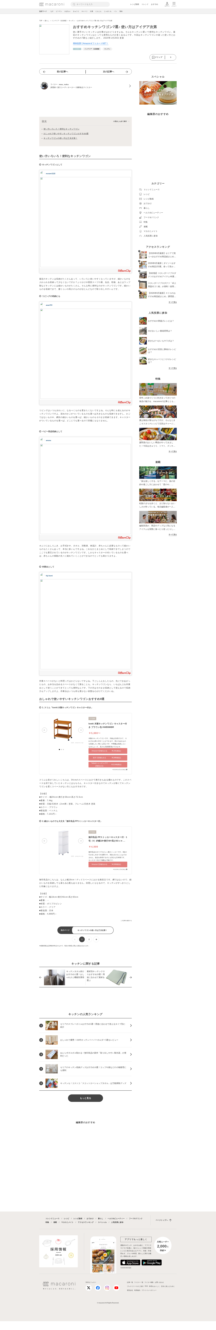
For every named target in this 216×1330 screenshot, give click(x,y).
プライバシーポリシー (149, 1290)
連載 (55, 1222)
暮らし (100, 1218)
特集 (47, 1222)
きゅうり (76, 11)
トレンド (145, 4)
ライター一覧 (138, 1282)
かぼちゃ (67, 11)
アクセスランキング (86, 1222)
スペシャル (102, 1222)
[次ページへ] (96, 939)
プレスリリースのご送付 (135, 1286)
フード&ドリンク (135, 1218)
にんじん (99, 11)
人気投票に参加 (117, 1222)
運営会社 (130, 1290)
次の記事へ (108, 71)
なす (52, 11)
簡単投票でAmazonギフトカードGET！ (90, 43)
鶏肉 (121, 11)
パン (115, 11)
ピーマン (59, 11)
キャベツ (85, 11)
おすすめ (154, 4)
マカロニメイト (67, 1222)
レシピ (66, 1218)
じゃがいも (108, 11)
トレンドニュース (53, 1218)
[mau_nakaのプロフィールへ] (85, 86)
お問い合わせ (159, 1282)
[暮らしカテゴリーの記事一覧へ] (77, 49)
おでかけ (90, 1218)
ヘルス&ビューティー (116, 1218)
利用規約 (137, 1290)
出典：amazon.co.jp (77, 742)
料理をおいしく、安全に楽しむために (162, 1286)
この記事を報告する (126, 920)
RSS (146, 1286)
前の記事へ (62, 71)
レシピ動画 (134, 4)
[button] (44, 730)
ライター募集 (149, 1282)
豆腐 (91, 11)
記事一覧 (130, 1282)
